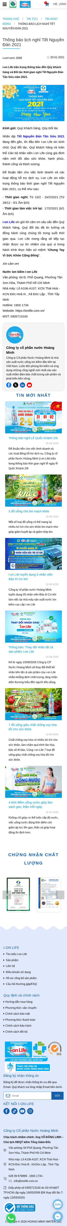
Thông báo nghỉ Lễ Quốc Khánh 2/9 (33, 438)
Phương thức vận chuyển (21, 1007)
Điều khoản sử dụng (18, 972)
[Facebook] (8, 385)
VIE (55, 4)
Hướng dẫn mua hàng (18, 1001)
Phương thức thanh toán (20, 1019)
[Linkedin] (22, 385)
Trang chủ (11, 18)
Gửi (57, 1095)
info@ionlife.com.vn (26, 1181)
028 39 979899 (18, 1176)
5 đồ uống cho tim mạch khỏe (29, 511)
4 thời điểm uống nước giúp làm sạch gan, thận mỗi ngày (31, 805)
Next (60, 895)
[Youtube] (29, 385)
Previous (7, 895)
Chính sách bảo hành (18, 1025)
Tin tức (32, 18)
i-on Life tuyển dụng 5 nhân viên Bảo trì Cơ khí (31, 577)
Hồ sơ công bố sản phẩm (21, 978)
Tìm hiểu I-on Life (16, 954)
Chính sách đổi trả (16, 1031)
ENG (63, 4)
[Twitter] (15, 385)
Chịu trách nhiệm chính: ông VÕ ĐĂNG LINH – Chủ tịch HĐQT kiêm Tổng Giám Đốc (33, 1140)
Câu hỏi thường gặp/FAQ (21, 984)
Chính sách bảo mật (17, 1013)
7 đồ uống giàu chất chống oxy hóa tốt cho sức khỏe (33, 727)
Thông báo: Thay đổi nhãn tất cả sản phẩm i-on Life (31, 649)
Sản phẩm (12, 960)
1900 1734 (35, 1176)
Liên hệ (10, 966)
